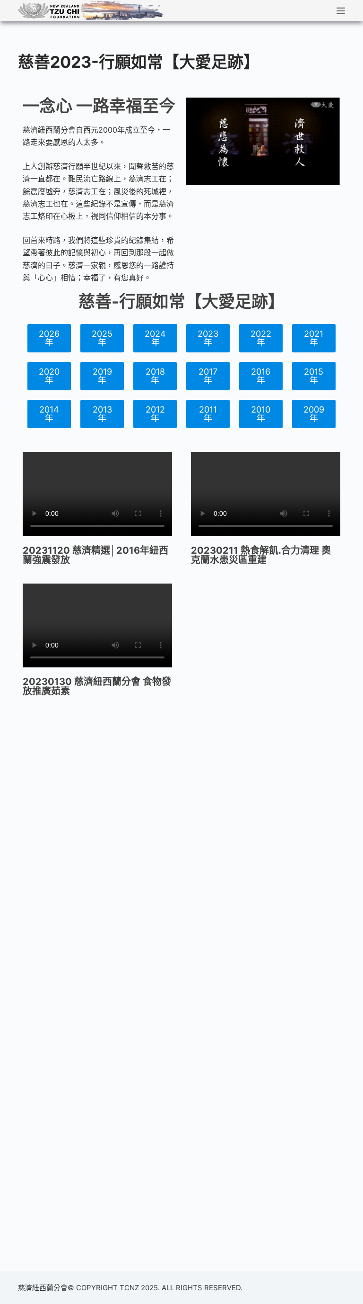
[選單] (341, 11)
